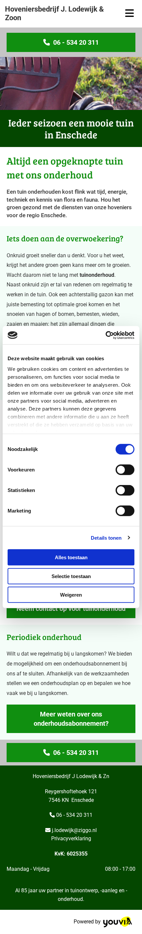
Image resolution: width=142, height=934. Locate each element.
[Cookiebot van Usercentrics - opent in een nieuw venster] (105, 335)
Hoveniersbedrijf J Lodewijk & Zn (71, 776)
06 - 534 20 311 (74, 815)
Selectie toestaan (71, 576)
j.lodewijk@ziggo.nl (74, 830)
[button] (71, 42)
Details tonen (106, 537)
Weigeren (71, 595)
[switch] (125, 470)
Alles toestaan (71, 557)
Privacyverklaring (71, 838)
